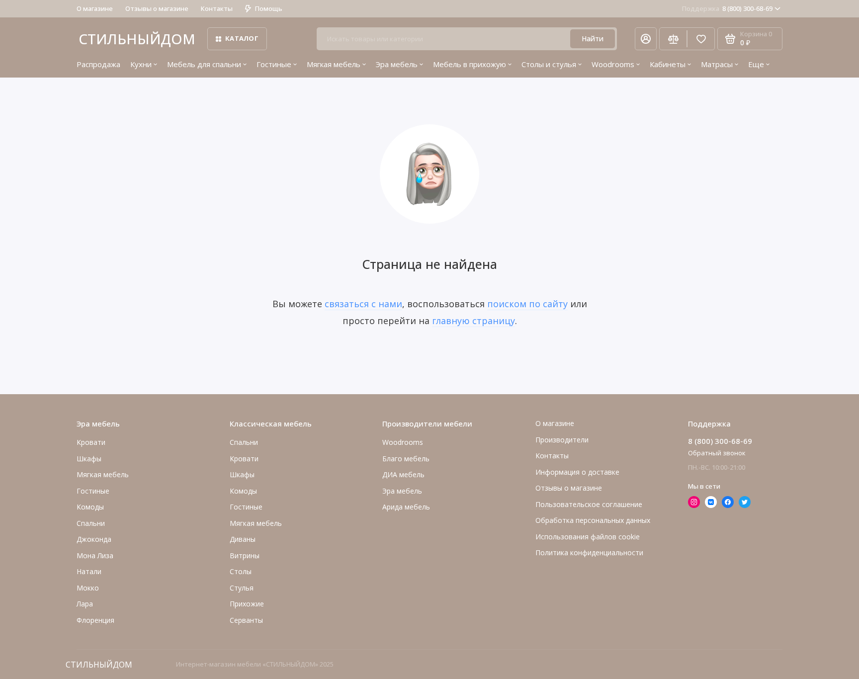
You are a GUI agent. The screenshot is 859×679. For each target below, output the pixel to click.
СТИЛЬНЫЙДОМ (137, 38)
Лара (85, 603)
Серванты (246, 620)
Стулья (242, 588)
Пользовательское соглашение (588, 504)
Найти (592, 38)
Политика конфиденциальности (589, 552)
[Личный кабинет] (646, 38)
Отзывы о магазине (156, 8)
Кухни (141, 64)
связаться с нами (363, 304)
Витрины (244, 555)
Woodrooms (613, 64)
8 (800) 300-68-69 (727, 8)
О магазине (95, 8)
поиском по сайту (527, 304)
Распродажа (98, 64)
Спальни (244, 442)
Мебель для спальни (204, 64)
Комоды (90, 506)
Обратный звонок (717, 452)
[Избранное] (700, 38)
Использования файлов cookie (587, 536)
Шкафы (89, 458)
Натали (89, 571)
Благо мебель (406, 458)
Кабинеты (668, 64)
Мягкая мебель (333, 64)
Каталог (241, 38)
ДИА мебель (403, 474)
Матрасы (717, 64)
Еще (756, 64)
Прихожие (247, 603)
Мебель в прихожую (469, 64)
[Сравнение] (673, 38)
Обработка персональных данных (592, 520)
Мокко (88, 588)
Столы (241, 571)
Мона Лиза (95, 555)
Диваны (243, 539)
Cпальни (91, 523)
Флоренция (95, 620)
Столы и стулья (548, 64)
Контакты (217, 8)
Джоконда (94, 539)
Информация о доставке (577, 472)
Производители (562, 439)
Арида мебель (406, 506)
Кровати (91, 442)
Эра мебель (397, 64)
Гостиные (274, 64)
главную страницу (473, 321)
